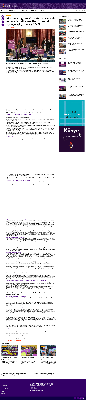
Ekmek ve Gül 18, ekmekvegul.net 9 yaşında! (76, 87)
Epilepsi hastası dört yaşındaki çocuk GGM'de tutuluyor (75, 44)
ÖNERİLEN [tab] (69, 16)
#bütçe (20, 340)
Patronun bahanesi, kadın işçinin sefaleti (76, 31)
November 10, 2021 (29, 338)
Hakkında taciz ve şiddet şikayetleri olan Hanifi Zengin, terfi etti (76, 50)
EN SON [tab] (60, 16)
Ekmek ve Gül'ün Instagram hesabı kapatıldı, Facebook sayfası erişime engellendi (76, 63)
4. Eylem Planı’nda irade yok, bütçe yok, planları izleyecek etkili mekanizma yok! (9, 358)
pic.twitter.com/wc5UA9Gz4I (36, 336)
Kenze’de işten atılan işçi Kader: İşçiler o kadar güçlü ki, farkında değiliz (76, 26)
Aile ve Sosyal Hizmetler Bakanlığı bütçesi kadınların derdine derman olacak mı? (47, 358)
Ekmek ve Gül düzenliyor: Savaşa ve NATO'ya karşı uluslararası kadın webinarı (76, 71)
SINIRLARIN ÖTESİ (12, 10)
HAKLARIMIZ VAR (25, 10)
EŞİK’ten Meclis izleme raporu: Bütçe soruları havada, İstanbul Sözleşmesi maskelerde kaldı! (29, 358)
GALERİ (32, 10)
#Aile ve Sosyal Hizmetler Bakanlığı (13, 340)
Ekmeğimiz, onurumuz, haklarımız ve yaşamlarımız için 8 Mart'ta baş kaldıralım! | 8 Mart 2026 (76, 96)
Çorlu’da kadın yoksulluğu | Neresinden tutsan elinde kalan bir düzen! (44, 374)
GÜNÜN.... (37, 10)
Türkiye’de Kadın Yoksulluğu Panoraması (74, 79)
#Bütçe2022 (27, 336)
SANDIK (19, 10)
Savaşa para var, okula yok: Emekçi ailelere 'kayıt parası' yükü (75, 38)
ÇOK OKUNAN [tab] (64, 16)
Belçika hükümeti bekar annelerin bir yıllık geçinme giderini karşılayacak (14, 374)
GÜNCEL (5, 10)
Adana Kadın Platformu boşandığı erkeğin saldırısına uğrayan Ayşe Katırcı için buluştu (76, 20)
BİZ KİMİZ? (43, 10)
